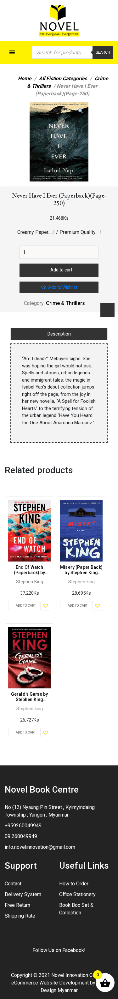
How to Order (73, 884)
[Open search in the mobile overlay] (72, 52)
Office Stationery (77, 894)
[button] (80, 111)
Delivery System (23, 894)
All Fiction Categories (63, 78)
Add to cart (61, 269)
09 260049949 (21, 836)
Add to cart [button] (26, 605)
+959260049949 (23, 826)
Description (59, 334)
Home (24, 78)
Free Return (17, 905)
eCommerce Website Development (50, 983)
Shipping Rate (20, 916)
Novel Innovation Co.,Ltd (77, 975)
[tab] (59, 334)
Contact (13, 884)
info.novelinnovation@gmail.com (40, 847)
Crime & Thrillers (65, 303)
